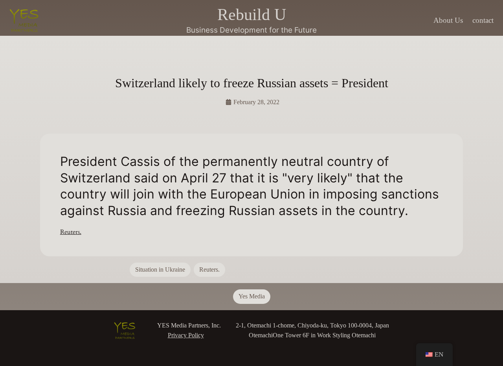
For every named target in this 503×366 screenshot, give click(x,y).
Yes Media (252, 296)
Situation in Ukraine (160, 269)
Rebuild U (251, 14)
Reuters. (70, 232)
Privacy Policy (186, 335)
